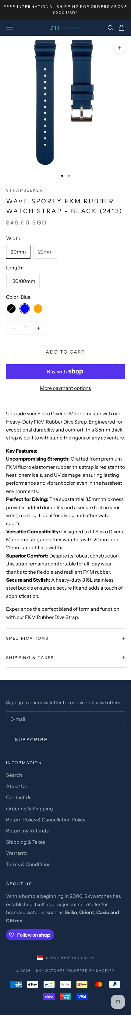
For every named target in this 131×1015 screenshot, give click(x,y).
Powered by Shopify (90, 971)
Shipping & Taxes (25, 842)
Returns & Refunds (27, 831)
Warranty (16, 853)
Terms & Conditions (28, 864)
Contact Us (18, 797)
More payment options (65, 388)
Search (14, 775)
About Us (16, 786)
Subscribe (31, 740)
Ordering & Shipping (29, 809)
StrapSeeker (24, 190)
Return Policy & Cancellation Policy (45, 820)
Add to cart (65, 352)
